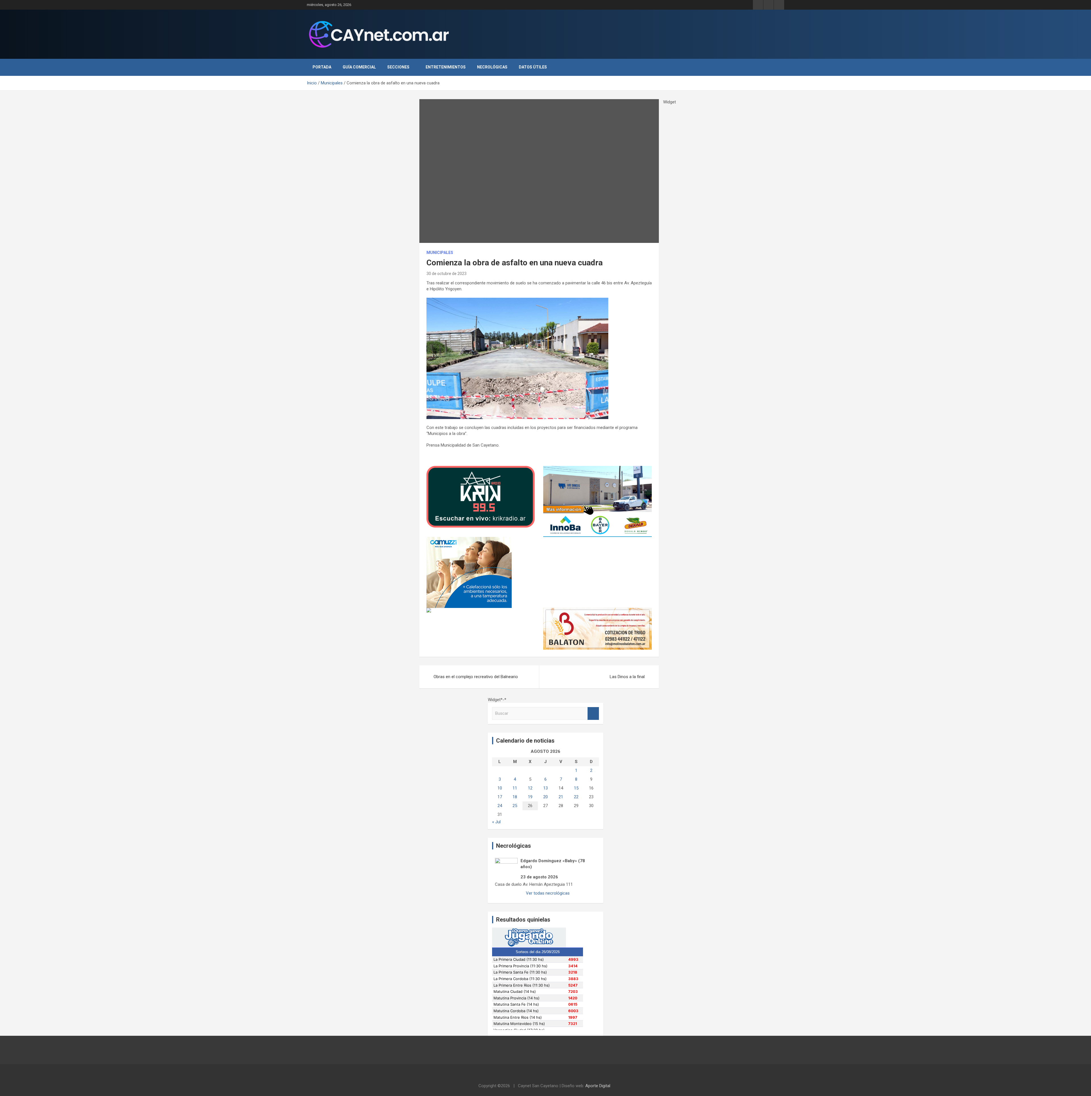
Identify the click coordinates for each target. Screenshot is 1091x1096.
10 (499, 788)
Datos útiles (533, 67)
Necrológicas (492, 67)
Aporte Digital (597, 1085)
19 (530, 796)
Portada (322, 67)
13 (545, 788)
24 (499, 805)
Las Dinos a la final (627, 676)
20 (545, 796)
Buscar (593, 713)
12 (530, 788)
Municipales (439, 252)
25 (515, 805)
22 (576, 796)
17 (499, 796)
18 (515, 796)
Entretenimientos (446, 67)
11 (515, 788)
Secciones (398, 67)
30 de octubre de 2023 (446, 273)
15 (576, 788)
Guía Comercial (359, 67)
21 (561, 796)
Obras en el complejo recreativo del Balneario (476, 676)
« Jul (496, 821)
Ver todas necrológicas (547, 893)
